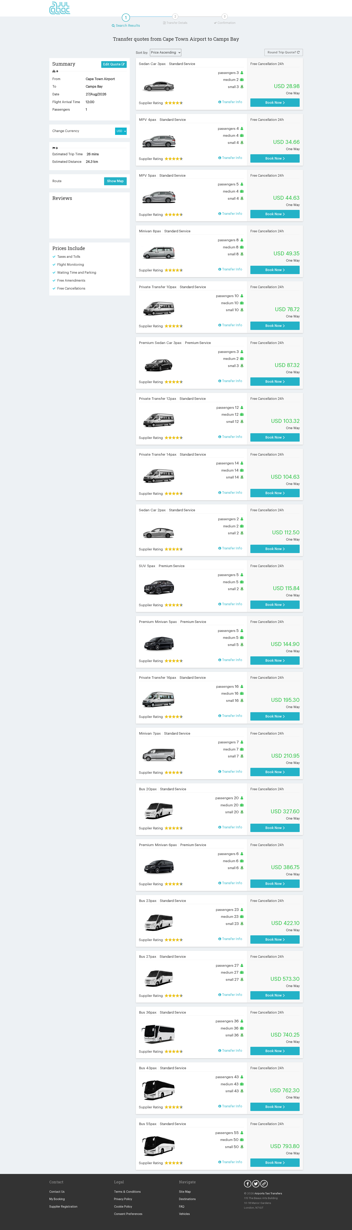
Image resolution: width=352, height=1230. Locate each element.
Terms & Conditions (127, 1191)
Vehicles (184, 1214)
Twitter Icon (256, 1183)
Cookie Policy (123, 1206)
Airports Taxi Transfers (268, 1193)
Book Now (274, 102)
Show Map (115, 181)
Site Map (185, 1191)
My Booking (57, 1199)
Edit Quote (112, 64)
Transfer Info (231, 102)
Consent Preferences (128, 1214)
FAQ (181, 1206)
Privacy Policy (123, 1199)
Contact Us (57, 1191)
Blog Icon (264, 1183)
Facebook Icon (247, 1183)
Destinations (187, 1199)
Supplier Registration (63, 1206)
